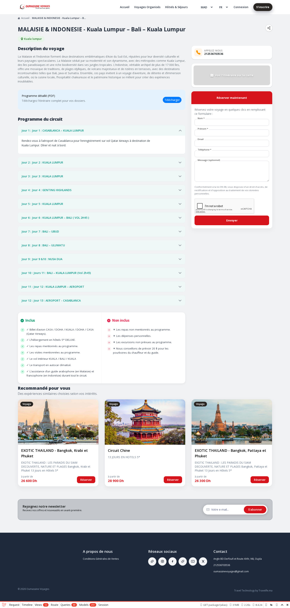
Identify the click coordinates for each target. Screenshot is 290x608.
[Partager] (268, 28)
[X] (203, 561)
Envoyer (232, 220)
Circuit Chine (119, 450)
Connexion (241, 7)
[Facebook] (172, 561)
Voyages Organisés (147, 7)
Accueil (124, 7)
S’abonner (255, 509)
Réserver (86, 480)
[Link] (152, 561)
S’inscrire (262, 7)
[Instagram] (162, 561)
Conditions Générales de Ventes (101, 558)
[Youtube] (193, 561)
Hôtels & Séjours (176, 7)
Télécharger (172, 100)
